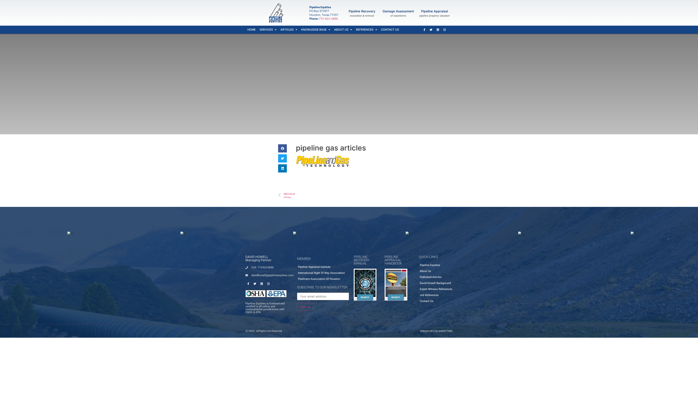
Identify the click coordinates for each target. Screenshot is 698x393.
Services (266, 29)
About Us (341, 29)
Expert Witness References (436, 289)
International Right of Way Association (321, 273)
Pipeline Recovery (362, 11)
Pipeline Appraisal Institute (314, 267)
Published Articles (431, 277)
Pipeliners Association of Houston (319, 279)
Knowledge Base (314, 29)
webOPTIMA (445, 331)
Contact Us (390, 29)
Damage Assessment (398, 11)
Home (251, 29)
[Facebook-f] (424, 29)
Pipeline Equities (430, 265)
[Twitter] (431, 29)
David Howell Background (435, 283)
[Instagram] (444, 29)
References (365, 29)
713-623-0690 (328, 18)
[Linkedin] (437, 29)
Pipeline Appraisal (434, 11)
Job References (429, 295)
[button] (282, 148)
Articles (287, 29)
